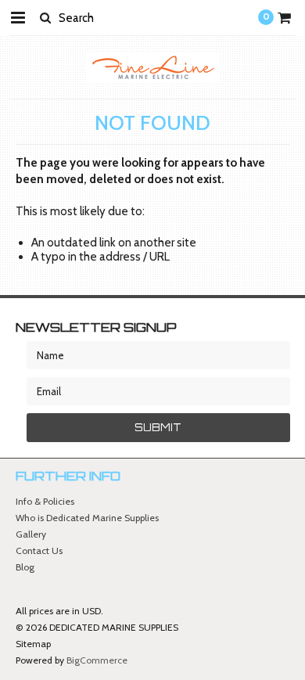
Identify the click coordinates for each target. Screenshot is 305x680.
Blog (25, 567)
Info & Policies (45, 501)
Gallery (31, 534)
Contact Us (39, 550)
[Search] (45, 17)
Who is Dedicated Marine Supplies (87, 517)
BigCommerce (96, 660)
